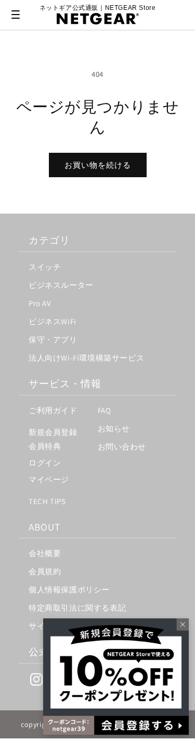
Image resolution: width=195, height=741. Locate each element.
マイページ (49, 479)
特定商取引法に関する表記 (77, 608)
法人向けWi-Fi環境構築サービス (86, 358)
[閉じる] (178, 628)
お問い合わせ (122, 447)
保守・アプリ (53, 340)
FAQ (104, 410)
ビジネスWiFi (52, 321)
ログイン (45, 463)
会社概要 (45, 553)
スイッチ (45, 267)
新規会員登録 (53, 432)
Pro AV (40, 303)
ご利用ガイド (53, 410)
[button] (15, 14)
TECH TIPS (47, 501)
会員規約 (45, 571)
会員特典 (45, 446)
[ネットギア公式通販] (98, 18)
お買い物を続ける (97, 165)
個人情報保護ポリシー (69, 589)
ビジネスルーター (61, 285)
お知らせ (114, 428)
